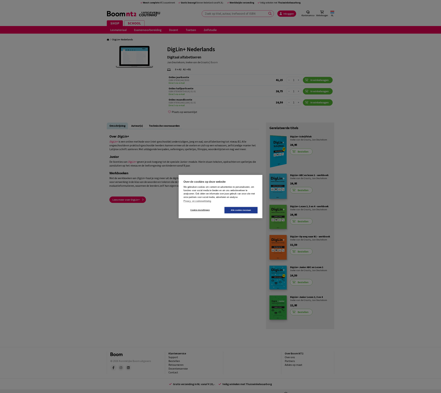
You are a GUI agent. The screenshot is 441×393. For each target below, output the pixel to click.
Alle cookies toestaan (241, 210)
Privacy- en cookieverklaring (197, 201)
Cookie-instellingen (200, 210)
